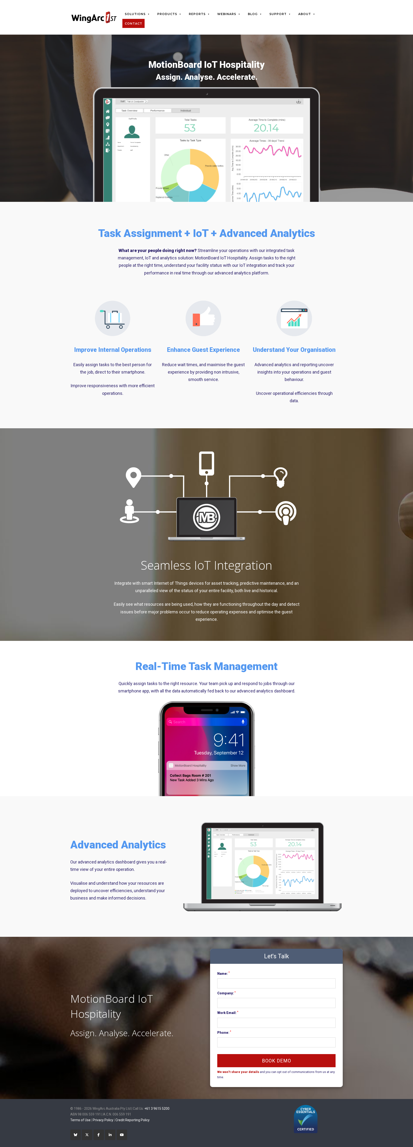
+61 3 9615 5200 (156, 1108)
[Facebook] (98, 1135)
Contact (133, 23)
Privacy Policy (103, 1120)
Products (167, 14)
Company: (226, 993)
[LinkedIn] (110, 1135)
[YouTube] (122, 1135)
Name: (223, 973)
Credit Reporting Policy (132, 1120)
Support (278, 14)
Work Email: (227, 1012)
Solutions (135, 14)
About (304, 14)
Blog (253, 14)
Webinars (226, 14)
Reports (197, 14)
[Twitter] (87, 1135)
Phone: (224, 1032)
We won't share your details (238, 1072)
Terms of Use (80, 1120)
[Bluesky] (75, 1135)
